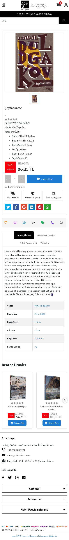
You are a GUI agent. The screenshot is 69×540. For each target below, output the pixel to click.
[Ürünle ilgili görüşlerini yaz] (25, 222)
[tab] (24, 235)
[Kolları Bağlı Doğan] (17, 387)
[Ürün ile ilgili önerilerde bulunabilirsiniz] (62, 222)
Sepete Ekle (46, 179)
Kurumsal (34, 488)
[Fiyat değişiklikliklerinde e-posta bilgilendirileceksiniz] (43, 222)
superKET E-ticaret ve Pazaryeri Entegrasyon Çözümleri (34, 536)
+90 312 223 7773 (16, 450)
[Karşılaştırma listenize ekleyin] (34, 222)
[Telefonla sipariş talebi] (53, 222)
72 (36, 346)
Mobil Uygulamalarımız (34, 509)
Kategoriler (34, 499)
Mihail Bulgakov (42, 305)
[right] (65, 400)
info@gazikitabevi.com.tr (19, 455)
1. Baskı (38, 322)
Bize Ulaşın (8, 438)
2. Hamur (39, 338)
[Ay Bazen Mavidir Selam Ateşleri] (51, 387)
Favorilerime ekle (16, 186)
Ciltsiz (37, 330)
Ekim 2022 (40, 314)
